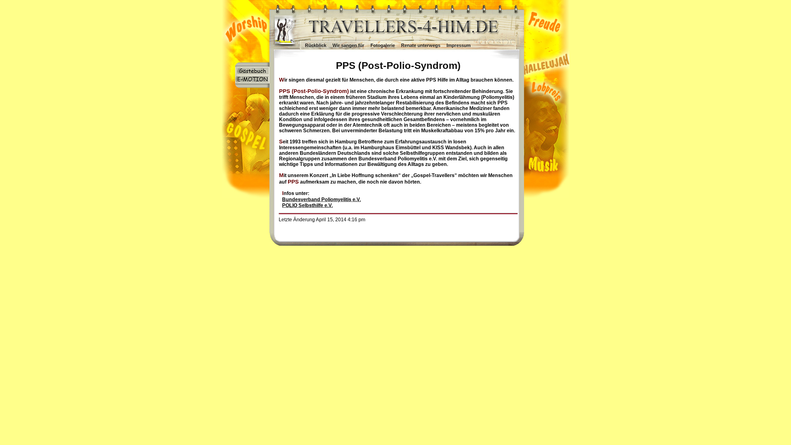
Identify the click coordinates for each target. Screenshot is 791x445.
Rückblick (315, 45)
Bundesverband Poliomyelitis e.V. (321, 199)
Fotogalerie (382, 45)
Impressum (458, 45)
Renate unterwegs (420, 45)
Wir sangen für (348, 45)
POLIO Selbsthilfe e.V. (307, 205)
